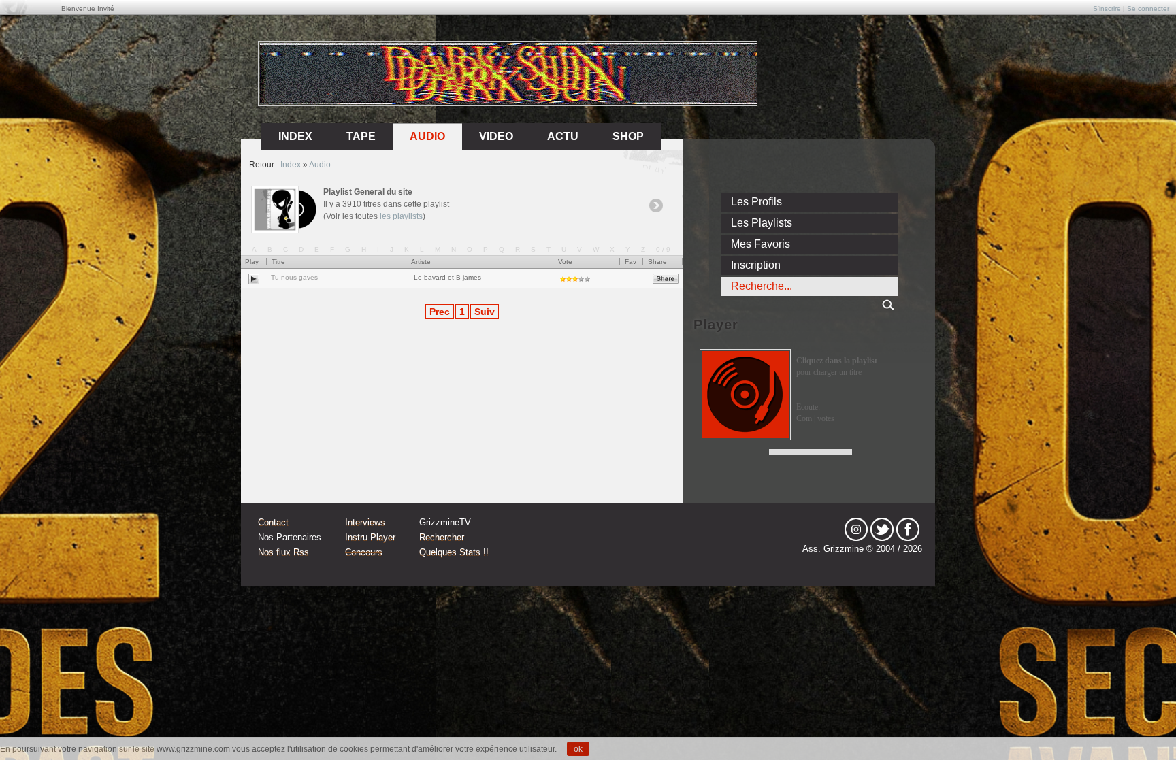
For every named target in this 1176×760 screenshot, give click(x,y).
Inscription (756, 265)
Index (290, 164)
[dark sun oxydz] (508, 101)
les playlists (401, 216)
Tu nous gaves (294, 277)
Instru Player (370, 537)
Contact (273, 522)
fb (907, 529)
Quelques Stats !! (454, 552)
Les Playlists (761, 223)
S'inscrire (1107, 8)
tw (882, 529)
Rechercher (441, 537)
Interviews (365, 522)
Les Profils (756, 202)
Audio (427, 136)
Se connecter (1148, 8)
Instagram (856, 529)
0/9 (664, 249)
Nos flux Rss (283, 552)
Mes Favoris (760, 244)
